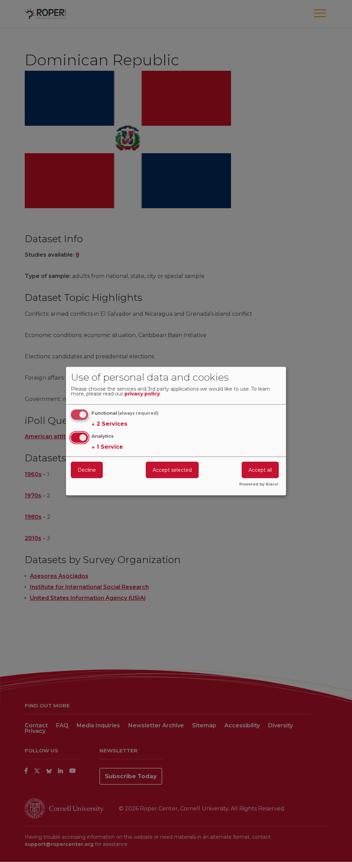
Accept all (260, 470)
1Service (107, 447)
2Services (109, 424)
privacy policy (142, 394)
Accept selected (172, 470)
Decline (87, 470)
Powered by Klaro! (258, 484)
